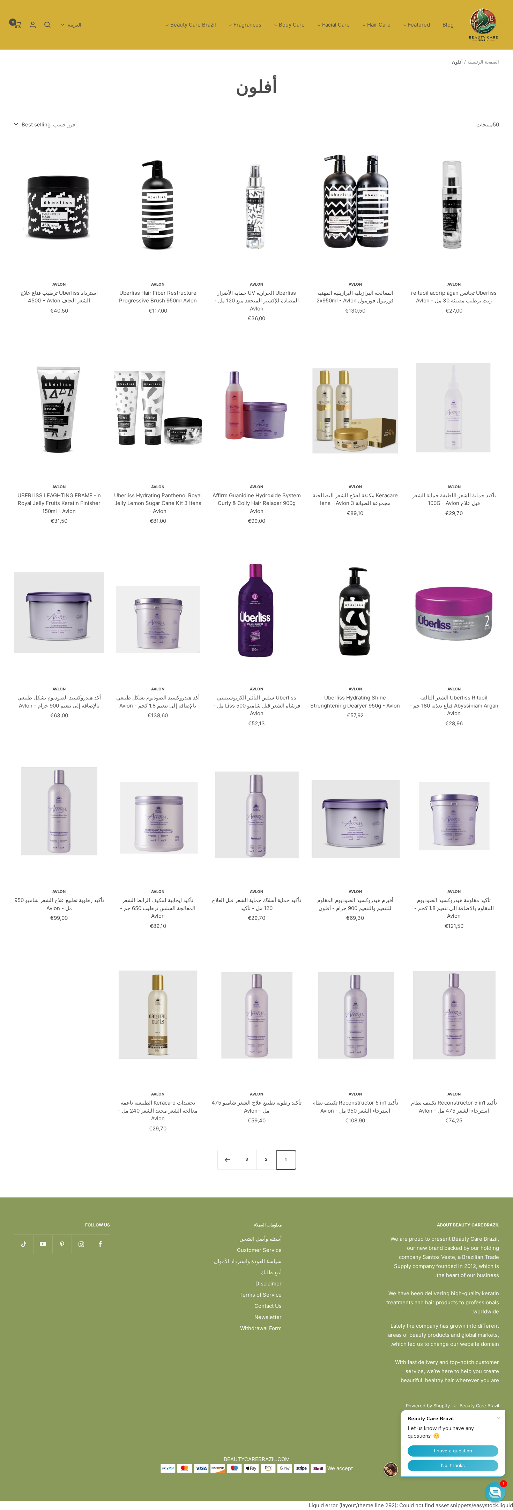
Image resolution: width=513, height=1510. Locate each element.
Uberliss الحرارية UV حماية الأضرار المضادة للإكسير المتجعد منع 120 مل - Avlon (256, 300)
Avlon (454, 284)
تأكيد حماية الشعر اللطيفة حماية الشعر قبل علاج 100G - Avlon (454, 499)
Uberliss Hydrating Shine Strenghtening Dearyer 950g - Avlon (355, 701)
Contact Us (268, 1306)
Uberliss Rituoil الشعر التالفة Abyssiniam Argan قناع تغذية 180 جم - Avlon (453, 705)
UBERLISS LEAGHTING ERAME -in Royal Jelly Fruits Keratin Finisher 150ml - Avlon (59, 503)
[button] (495, 1492)
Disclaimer (268, 1283)
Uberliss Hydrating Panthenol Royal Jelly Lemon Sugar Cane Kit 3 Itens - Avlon (158, 503)
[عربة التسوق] (17, 24)
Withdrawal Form (261, 1328)
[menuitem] (448, 25)
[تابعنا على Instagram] (81, 1244)
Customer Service (259, 1250)
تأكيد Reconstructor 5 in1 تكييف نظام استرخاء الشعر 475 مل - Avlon (454, 1106)
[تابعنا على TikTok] (23, 1244)
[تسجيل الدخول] (33, 25)
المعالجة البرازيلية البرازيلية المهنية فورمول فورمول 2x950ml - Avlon (355, 296)
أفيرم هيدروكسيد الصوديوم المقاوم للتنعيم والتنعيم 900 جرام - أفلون (355, 904)
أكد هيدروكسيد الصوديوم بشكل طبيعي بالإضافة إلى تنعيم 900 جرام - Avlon (59, 701)
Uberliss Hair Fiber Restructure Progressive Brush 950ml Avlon (158, 296)
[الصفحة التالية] (227, 1160)
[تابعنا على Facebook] (100, 1244)
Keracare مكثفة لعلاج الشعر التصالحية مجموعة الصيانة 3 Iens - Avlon (355, 499)
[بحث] (47, 25)
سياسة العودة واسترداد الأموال (248, 1261)
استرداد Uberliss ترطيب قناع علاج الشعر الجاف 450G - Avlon (59, 296)
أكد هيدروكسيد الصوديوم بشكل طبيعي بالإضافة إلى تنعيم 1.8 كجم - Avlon (158, 701)
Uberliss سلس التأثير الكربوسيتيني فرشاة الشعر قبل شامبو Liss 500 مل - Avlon (256, 705)
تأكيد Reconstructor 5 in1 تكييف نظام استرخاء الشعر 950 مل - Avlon (355, 1106)
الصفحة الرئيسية (483, 62)
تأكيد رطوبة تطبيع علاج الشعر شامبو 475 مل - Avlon (256, 1106)
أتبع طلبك (271, 1272)
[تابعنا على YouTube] (42, 1244)
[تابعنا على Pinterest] (62, 1244)
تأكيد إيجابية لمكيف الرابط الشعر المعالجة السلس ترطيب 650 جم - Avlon (157, 908)
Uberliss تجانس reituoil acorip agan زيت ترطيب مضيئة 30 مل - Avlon (454, 296)
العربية (74, 25)
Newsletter (268, 1317)
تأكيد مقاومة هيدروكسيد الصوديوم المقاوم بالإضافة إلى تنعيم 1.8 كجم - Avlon (454, 908)
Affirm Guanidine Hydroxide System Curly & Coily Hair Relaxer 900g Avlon (257, 503)
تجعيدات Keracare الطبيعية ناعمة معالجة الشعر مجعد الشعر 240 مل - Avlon (158, 1110)
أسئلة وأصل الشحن (260, 1239)
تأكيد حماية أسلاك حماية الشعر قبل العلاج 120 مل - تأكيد (256, 904)
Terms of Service (260, 1294)
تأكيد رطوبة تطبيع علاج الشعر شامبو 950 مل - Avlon (59, 904)
